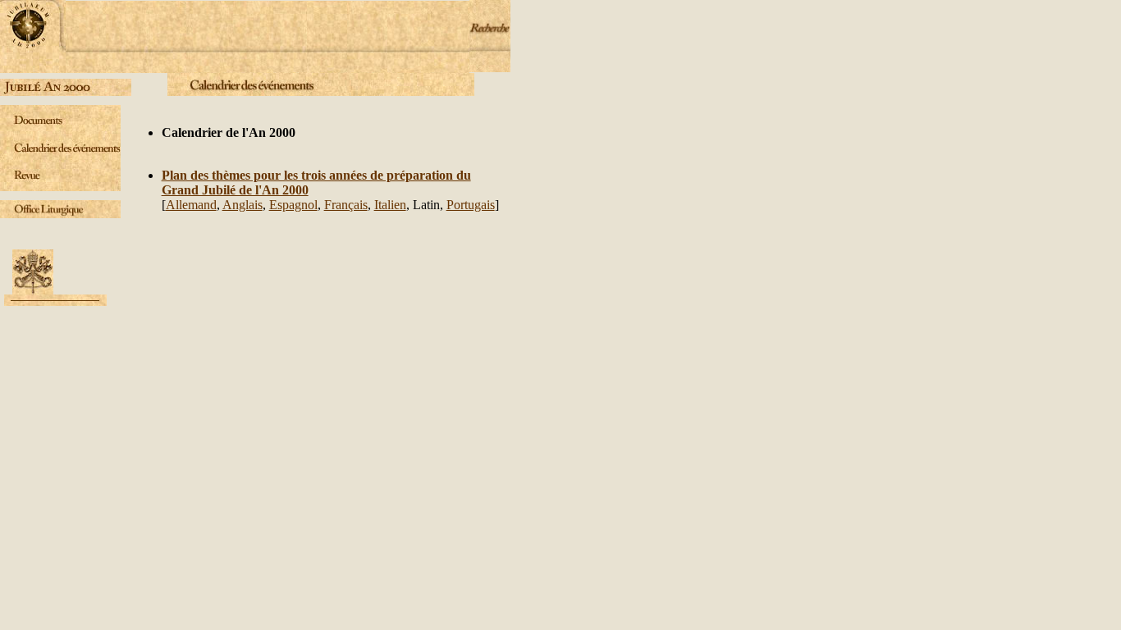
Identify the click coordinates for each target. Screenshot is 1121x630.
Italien (390, 205)
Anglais (242, 205)
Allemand (191, 205)
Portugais (470, 205)
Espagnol (293, 205)
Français (346, 205)
